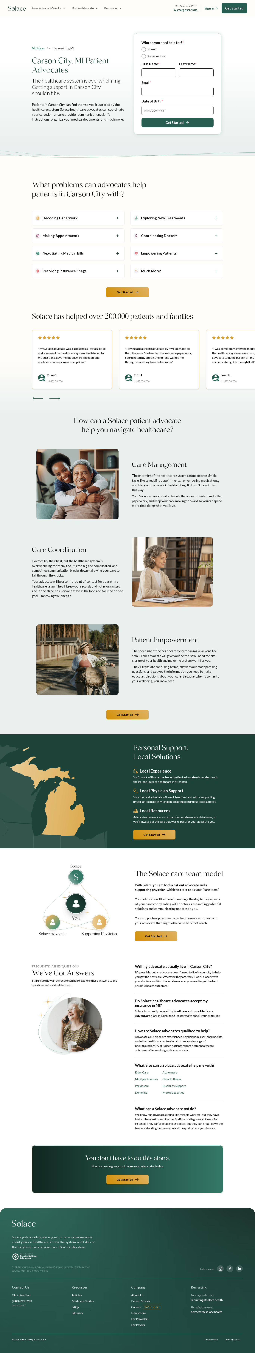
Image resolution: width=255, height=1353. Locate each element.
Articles (77, 1295)
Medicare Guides (83, 1301)
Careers (136, 1307)
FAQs (75, 1307)
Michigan (38, 48)
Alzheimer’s (169, 1072)
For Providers (140, 1319)
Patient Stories (140, 1301)
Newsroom (138, 1313)
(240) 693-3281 (187, 10)
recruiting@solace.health (207, 1300)
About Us (137, 1295)
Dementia (141, 1092)
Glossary (77, 1313)
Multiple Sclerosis (146, 1079)
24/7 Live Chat (21, 1295)
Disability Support (174, 1085)
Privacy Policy (211, 1339)
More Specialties (173, 1092)
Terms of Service (232, 1339)
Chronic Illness (171, 1079)
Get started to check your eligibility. (197, 1015)
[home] (17, 8)
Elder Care (141, 1072)
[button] (49, 8)
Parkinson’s (142, 1085)
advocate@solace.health (206, 1311)
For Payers (138, 1325)
